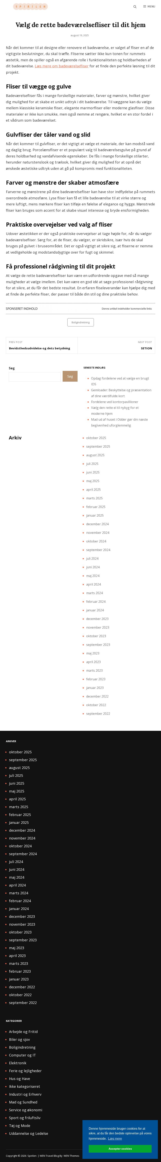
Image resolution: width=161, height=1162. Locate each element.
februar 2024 (95, 601)
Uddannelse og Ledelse (28, 1133)
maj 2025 (92, 481)
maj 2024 (92, 576)
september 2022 (98, 713)
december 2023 (97, 619)
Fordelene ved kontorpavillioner (114, 402)
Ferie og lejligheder (25, 1070)
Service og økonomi (25, 1110)
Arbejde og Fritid (23, 1031)
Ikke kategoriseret (24, 1086)
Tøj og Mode (19, 1125)
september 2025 (98, 446)
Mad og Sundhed (23, 1102)
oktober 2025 (96, 438)
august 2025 (95, 455)
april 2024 (93, 584)
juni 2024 (93, 567)
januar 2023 (95, 688)
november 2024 (97, 532)
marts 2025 (94, 498)
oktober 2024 (96, 541)
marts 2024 (94, 593)
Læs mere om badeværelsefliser (62, 66)
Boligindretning (81, 322)
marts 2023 (94, 670)
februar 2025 (95, 507)
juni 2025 (93, 472)
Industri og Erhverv (25, 1094)
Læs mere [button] (115, 1138)
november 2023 (97, 627)
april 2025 (93, 489)
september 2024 (98, 550)
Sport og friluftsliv (24, 1117)
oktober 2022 (96, 705)
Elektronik (17, 1063)
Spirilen (32, 1155)
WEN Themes (71, 1155)
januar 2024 (95, 610)
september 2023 (98, 644)
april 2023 (93, 662)
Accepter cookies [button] (120, 1148)
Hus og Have (19, 1078)
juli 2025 (92, 464)
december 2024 (97, 524)
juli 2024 (92, 558)
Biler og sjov (19, 1039)
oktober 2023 (96, 636)
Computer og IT (22, 1055)
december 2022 (97, 696)
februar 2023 (95, 679)
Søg (12, 368)
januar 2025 (95, 515)
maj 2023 (92, 653)
